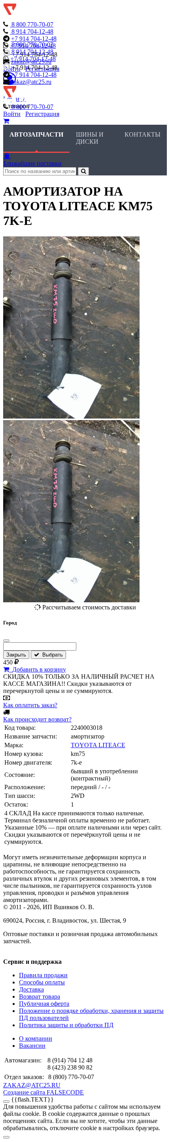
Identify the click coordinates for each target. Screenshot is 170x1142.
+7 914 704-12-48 (34, 38)
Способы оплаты (42, 982)
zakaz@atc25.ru (31, 81)
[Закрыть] (6, 641)
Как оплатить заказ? (30, 705)
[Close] (6, 1137)
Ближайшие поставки (32, 163)
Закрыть (16, 655)
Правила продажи (43, 975)
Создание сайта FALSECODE (43, 1092)
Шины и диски (90, 138)
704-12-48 (32, 31)
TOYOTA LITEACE (98, 745)
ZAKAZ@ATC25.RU (31, 1085)
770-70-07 (32, 24)
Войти (12, 113)
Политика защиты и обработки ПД (66, 1025)
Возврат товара (39, 996)
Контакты (143, 134)
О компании (35, 1038)
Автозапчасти (36, 134)
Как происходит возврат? (37, 719)
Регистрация (42, 113)
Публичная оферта (44, 1003)
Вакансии (32, 1045)
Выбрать (51, 655)
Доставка (31, 989)
